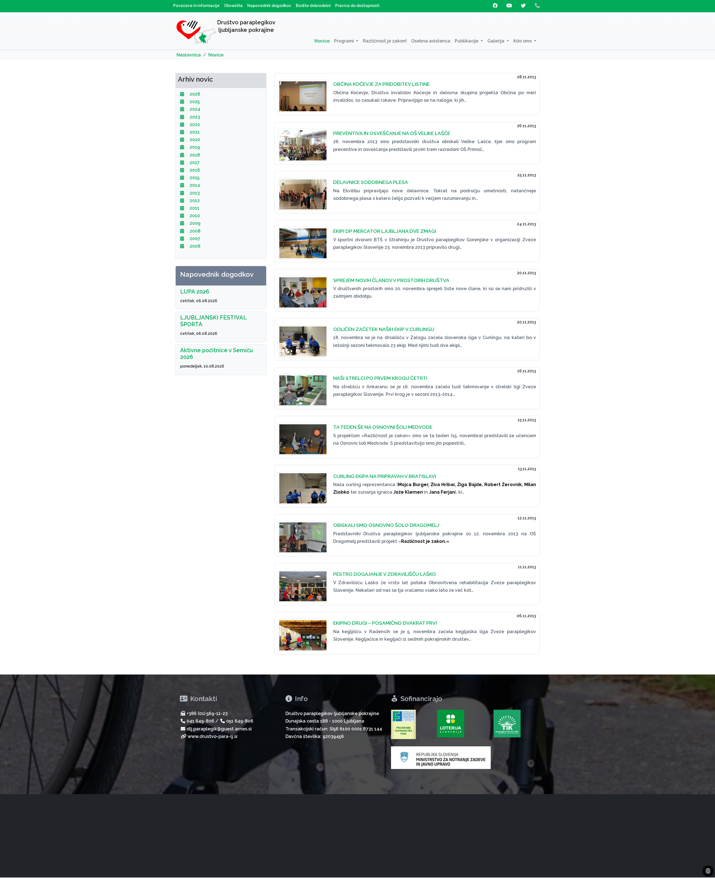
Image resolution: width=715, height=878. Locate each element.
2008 (195, 231)
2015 (194, 177)
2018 (194, 155)
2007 (194, 238)
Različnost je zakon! (385, 41)
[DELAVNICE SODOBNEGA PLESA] (302, 191)
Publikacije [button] (467, 41)
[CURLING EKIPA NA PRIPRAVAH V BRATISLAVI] (302, 485)
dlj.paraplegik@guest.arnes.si (219, 729)
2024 (194, 109)
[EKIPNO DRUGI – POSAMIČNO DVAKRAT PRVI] (302, 632)
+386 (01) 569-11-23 (207, 713)
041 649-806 (200, 721)
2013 (194, 193)
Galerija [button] (496, 41)
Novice (322, 41)
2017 (194, 162)
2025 (194, 101)
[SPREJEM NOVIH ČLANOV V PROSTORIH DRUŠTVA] (302, 289)
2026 (194, 94)
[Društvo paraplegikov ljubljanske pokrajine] (196, 33)
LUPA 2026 (194, 291)
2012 (194, 200)
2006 (195, 246)
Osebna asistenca (430, 41)
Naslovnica (189, 55)
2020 (194, 139)
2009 (195, 223)
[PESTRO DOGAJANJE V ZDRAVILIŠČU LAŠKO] (302, 583)
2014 (194, 185)
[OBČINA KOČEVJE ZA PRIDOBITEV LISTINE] (302, 93)
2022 (194, 124)
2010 (194, 215)
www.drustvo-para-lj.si (212, 736)
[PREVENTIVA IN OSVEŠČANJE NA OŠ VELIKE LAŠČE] (302, 142)
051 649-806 (239, 721)
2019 (194, 147)
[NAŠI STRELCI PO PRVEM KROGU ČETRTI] (302, 387)
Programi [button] (344, 41)
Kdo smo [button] (523, 41)
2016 (194, 170)
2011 (194, 208)
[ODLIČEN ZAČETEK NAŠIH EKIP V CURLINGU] (302, 338)
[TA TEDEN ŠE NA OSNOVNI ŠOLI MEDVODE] (302, 436)
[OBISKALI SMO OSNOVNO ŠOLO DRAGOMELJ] (302, 534)
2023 (194, 117)
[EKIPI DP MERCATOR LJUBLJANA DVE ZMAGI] (302, 240)
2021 (194, 132)
